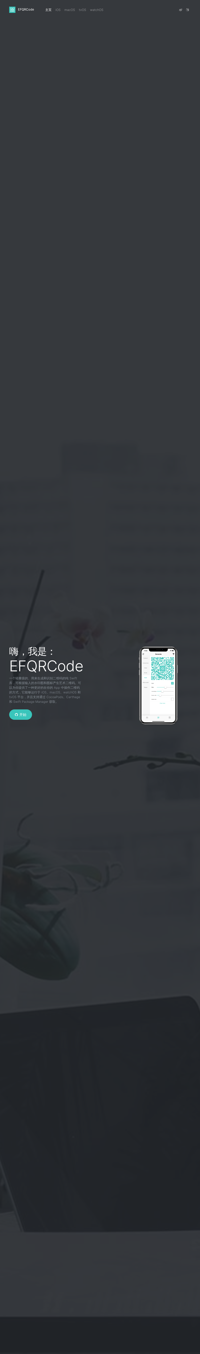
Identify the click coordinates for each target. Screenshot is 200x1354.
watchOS (96, 10)
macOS (69, 10)
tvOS (82, 10)
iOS (58, 10)
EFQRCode (25, 9)
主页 (49, 10)
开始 (22, 715)
